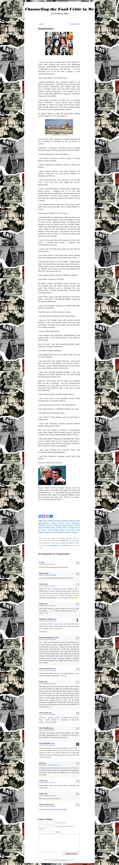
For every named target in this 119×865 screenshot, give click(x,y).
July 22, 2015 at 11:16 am (47, 621)
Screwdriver (74, 24)
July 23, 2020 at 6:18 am (47, 806)
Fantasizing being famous (63, 525)
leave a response (52, 545)
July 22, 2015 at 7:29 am (47, 605)
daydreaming (43, 523)
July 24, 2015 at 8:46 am (47, 745)
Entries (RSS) (54, 860)
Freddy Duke (61, 528)
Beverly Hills (74, 521)
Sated (42, 24)
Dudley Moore (57, 523)
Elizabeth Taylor (44, 525)
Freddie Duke (49, 528)
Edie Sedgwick (72, 523)
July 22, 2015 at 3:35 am (47, 586)
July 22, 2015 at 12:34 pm (47, 639)
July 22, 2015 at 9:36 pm (47, 714)
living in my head (67, 530)
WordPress (71, 859)
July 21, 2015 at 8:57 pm (47, 564)
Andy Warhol (48, 521)
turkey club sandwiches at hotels (58, 532)
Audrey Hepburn (61, 521)
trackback (64, 545)
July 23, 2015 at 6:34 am (47, 730)
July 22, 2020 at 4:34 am (47, 782)
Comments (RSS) (63, 860)
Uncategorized (63, 541)
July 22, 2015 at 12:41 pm (47, 670)
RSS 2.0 (72, 543)
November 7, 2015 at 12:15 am (49, 765)
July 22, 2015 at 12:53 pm (47, 683)
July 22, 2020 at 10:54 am (47, 795)
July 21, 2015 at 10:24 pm (47, 575)
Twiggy (74, 532)
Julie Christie (52, 530)
